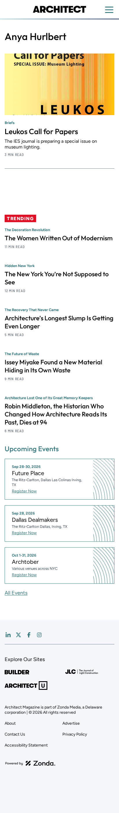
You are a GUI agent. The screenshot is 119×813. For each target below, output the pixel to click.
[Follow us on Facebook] (28, 634)
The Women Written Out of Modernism (59, 238)
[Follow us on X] (18, 634)
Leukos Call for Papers (41, 131)
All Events (16, 593)
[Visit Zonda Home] (30, 763)
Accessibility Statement (26, 745)
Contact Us (15, 734)
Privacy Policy (74, 734)
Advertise (71, 723)
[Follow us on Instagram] (39, 634)
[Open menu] (109, 10)
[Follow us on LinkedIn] (8, 634)
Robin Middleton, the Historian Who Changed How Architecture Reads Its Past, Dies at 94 (56, 414)
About (10, 723)
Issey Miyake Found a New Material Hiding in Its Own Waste (53, 366)
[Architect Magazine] (59, 9)
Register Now (24, 491)
